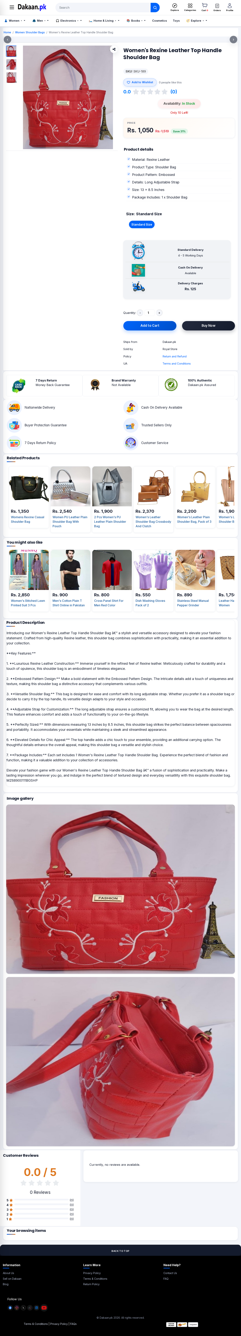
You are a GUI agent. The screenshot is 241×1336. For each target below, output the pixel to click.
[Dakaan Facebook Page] (10, 1310)
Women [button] (13, 20)
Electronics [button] (67, 20)
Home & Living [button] (102, 20)
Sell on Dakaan (12, 1278)
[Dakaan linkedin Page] (36, 1310)
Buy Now (208, 325)
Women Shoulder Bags (30, 32)
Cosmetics (159, 20)
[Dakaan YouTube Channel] (44, 1310)
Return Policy (91, 1284)
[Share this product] (114, 49)
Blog (5, 1284)
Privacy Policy (92, 1273)
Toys (176, 20)
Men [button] (38, 20)
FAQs (73, 1323)
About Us (8, 1273)
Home (7, 32)
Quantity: (129, 313)
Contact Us (170, 1273)
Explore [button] (195, 20)
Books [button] (134, 20)
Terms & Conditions (95, 1278)
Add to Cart (149, 325)
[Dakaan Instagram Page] (17, 1310)
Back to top (120, 1250)
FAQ (166, 1278)
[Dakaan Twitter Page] (23, 1310)
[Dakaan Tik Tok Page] (30, 1310)
